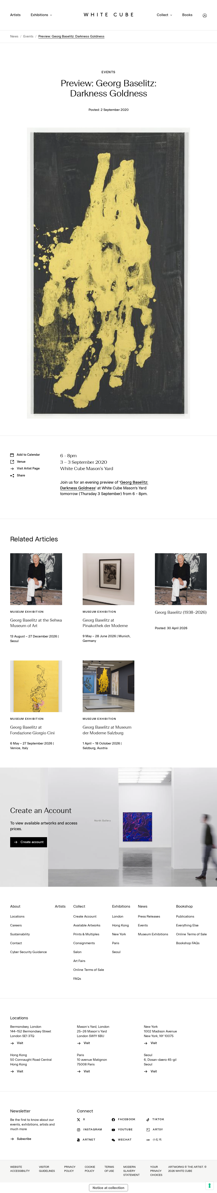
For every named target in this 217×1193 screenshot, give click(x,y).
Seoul (116, 952)
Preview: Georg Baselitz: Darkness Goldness (71, 36)
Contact (16, 943)
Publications (185, 916)
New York (119, 934)
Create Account (84, 916)
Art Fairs (79, 961)
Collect (162, 15)
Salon (77, 952)
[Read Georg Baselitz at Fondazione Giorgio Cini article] (36, 686)
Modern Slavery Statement (131, 1171)
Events (28, 36)
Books (187, 15)
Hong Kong (120, 925)
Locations (17, 916)
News (14, 36)
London (117, 916)
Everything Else (187, 925)
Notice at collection (108, 1188)
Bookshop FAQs (187, 943)
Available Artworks (86, 925)
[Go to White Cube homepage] (108, 15)
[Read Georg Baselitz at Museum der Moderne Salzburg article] (109, 686)
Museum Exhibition (27, 612)
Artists (15, 15)
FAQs (77, 978)
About (15, 906)
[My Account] (205, 16)
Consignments (84, 943)
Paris (115, 943)
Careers (16, 925)
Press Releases (149, 916)
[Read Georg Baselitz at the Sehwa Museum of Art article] (36, 579)
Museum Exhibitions (153, 934)
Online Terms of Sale (88, 969)
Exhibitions (39, 15)
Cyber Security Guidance (28, 952)
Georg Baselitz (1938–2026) (181, 613)
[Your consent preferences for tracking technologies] (210, 1186)
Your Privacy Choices (156, 1171)
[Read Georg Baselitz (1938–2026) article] (181, 579)
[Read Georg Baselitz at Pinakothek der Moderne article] (109, 579)
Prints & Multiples (86, 934)
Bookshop (184, 906)
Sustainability (20, 934)
